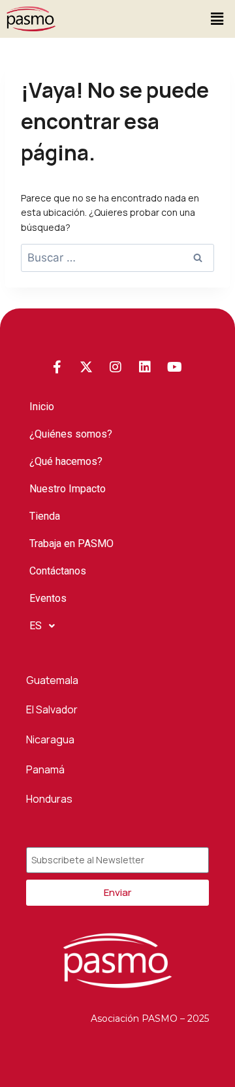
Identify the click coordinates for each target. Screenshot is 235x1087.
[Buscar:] (117, 258)
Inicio (41, 406)
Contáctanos (57, 571)
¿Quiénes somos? (70, 434)
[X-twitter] (86, 367)
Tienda (44, 516)
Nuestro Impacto (67, 489)
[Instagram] (115, 367)
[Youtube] (174, 367)
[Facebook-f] (57, 367)
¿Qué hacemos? (65, 461)
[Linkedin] (145, 367)
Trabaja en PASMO (71, 543)
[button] (217, 19)
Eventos (48, 598)
